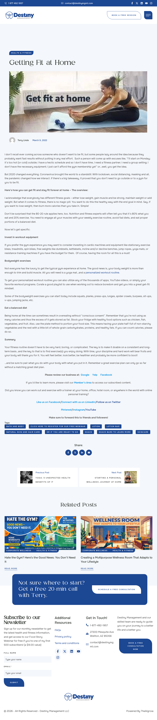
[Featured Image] (40, 533)
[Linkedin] (141, 3)
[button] (14, 3)
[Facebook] (68, 452)
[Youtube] (146, 3)
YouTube (91, 409)
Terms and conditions (67, 643)
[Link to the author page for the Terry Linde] (12, 140)
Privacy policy (63, 636)
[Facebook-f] (132, 3)
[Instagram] (151, 3)
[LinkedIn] (82, 452)
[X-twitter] (137, 3)
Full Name (10, 653)
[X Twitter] (75, 452)
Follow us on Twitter (108, 402)
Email (8, 666)
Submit (14, 682)
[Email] (89, 452)
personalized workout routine (102, 272)
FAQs (58, 630)
